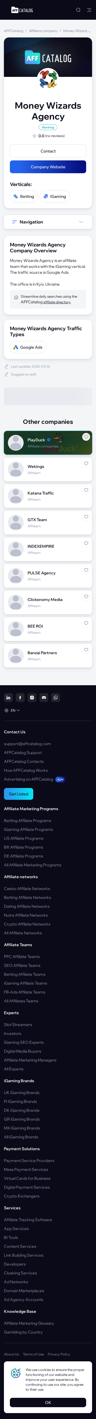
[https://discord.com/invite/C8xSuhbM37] (43, 697)
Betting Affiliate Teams (24, 974)
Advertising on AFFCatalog (34, 779)
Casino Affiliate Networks (27, 888)
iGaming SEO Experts (24, 1042)
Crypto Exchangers (21, 1196)
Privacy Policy (59, 1354)
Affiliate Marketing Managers (30, 1060)
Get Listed (18, 793)
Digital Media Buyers (22, 1051)
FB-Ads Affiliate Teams (24, 992)
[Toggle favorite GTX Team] (86, 517)
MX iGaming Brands (22, 1128)
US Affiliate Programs (23, 838)
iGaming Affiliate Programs (28, 829)
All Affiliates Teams (21, 1000)
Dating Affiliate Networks (26, 906)
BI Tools (11, 1237)
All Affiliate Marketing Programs (32, 864)
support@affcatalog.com (27, 743)
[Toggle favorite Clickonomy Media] (86, 596)
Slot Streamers (18, 1024)
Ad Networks (16, 1281)
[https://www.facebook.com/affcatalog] (20, 697)
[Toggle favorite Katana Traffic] (86, 490)
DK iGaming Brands (21, 1110)
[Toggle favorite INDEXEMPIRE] (86, 543)
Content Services (20, 1246)
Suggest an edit (23, 374)
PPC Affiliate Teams (22, 956)
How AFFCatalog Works (26, 770)
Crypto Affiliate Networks (27, 924)
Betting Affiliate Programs (27, 820)
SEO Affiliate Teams (22, 965)
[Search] (78, 10)
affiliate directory (56, 302)
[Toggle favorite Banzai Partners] (86, 650)
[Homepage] (22, 10)
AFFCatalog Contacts (24, 761)
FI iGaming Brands (20, 1101)
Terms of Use (33, 1354)
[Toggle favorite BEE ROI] (86, 623)
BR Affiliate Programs (23, 847)
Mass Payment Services (26, 1169)
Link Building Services (23, 1255)
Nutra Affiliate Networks (26, 915)
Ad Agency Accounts (23, 1299)
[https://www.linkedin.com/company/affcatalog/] (8, 697)
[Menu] (89, 10)
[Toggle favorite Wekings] (86, 463)
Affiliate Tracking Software (28, 1219)
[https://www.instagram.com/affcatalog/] (32, 697)
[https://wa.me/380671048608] (55, 697)
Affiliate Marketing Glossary (29, 1323)
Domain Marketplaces (24, 1290)
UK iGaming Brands (21, 1092)
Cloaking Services (20, 1272)
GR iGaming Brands (22, 1119)
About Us (11, 1354)
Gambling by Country (23, 1332)
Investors (12, 1033)
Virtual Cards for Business (27, 1178)
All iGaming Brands (21, 1136)
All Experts (13, 1068)
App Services (16, 1228)
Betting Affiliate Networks (27, 897)
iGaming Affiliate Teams (25, 983)
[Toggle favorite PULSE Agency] (86, 570)
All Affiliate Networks (23, 932)
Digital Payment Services (27, 1187)
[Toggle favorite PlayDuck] (86, 437)
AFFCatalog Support (23, 752)
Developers (15, 1264)
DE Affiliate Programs (23, 856)
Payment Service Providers (29, 1160)
